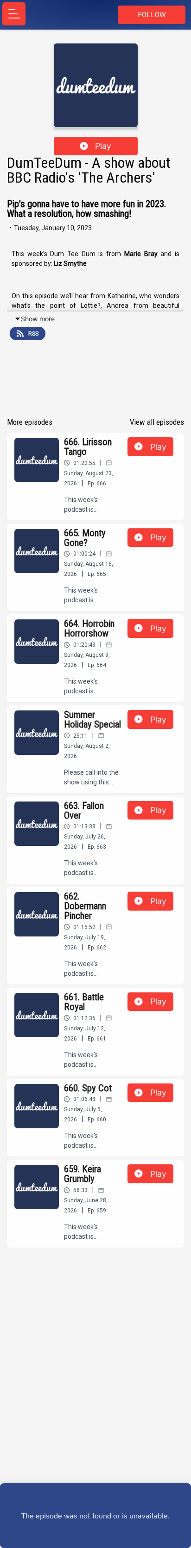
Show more (38, 319)
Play (103, 146)
